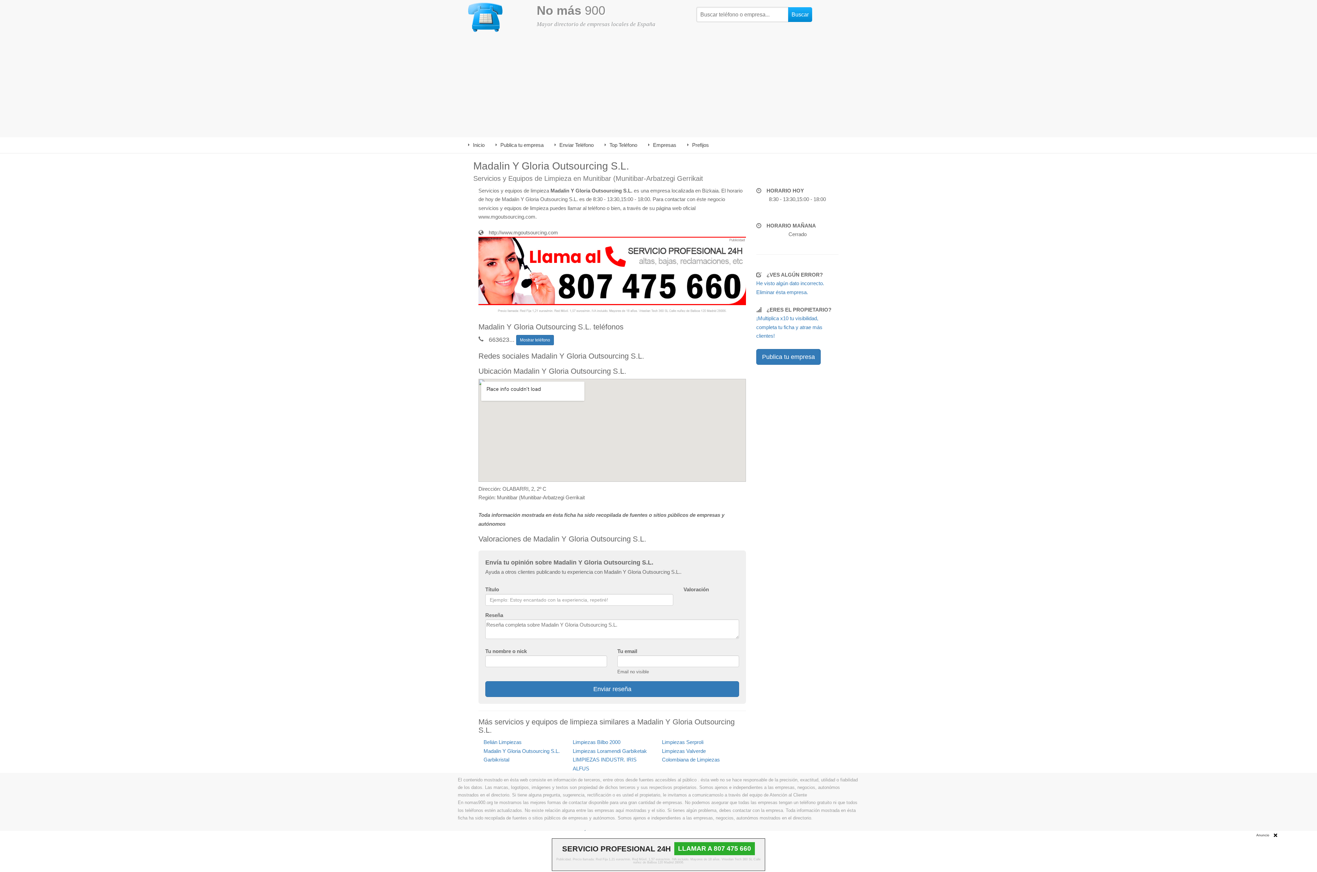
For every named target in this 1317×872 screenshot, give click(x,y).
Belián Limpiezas (503, 742)
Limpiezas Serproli (682, 742)
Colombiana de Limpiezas (691, 760)
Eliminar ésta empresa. (782, 292)
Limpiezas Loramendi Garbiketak (610, 751)
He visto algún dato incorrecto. (790, 283)
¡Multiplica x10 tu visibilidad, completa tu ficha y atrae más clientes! (789, 327)
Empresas (664, 145)
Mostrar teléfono (535, 340)
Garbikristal (496, 760)
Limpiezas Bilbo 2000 (596, 742)
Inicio (479, 145)
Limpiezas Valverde (684, 751)
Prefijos (700, 145)
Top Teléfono (623, 145)
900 (571, 10)
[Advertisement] (658, 86)
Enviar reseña (612, 689)
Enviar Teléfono (576, 145)
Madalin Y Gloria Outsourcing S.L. (522, 751)
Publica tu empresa (522, 145)
